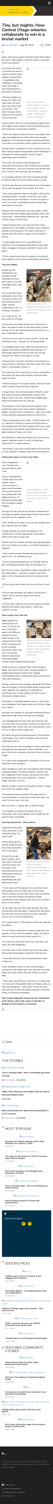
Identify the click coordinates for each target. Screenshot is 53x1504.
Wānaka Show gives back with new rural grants (21, 1411)
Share (47, 44)
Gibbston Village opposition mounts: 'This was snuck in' (22, 1309)
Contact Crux (9, 1496)
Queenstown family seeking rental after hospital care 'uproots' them (24, 1142)
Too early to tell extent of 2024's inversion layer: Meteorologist (26, 1157)
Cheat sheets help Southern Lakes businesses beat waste (22, 1363)
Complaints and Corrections (14, 1492)
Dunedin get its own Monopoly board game (26, 1338)
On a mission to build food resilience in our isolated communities (25, 1393)
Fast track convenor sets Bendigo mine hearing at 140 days (24, 1172)
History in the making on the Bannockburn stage (25, 1378)
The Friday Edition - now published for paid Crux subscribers (25, 1292)
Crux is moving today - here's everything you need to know (26, 1187)
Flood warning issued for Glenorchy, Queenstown (22, 1202)
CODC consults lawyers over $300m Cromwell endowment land (22, 1324)
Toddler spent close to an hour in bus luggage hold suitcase (23, 1277)
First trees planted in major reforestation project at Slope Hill (25, 1425)
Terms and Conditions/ (12, 1489)
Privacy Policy (9, 1485)
